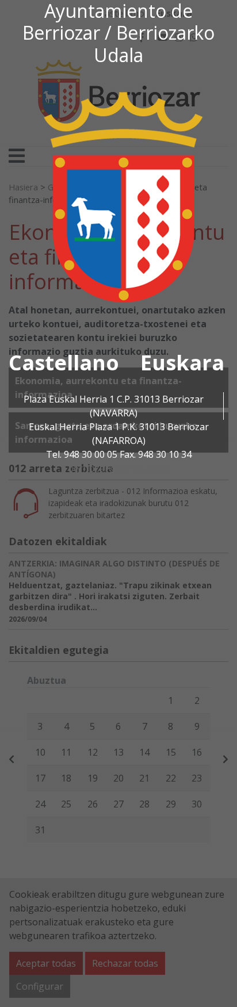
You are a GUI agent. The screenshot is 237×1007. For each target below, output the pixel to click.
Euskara (182, 363)
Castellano (64, 363)
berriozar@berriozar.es (118, 468)
